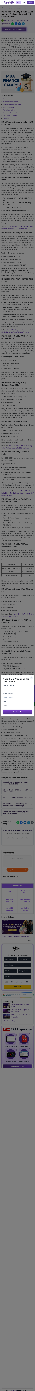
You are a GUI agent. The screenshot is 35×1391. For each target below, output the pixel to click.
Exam (4, 702)
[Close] (31, 677)
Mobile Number (8, 693)
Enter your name (8, 685)
